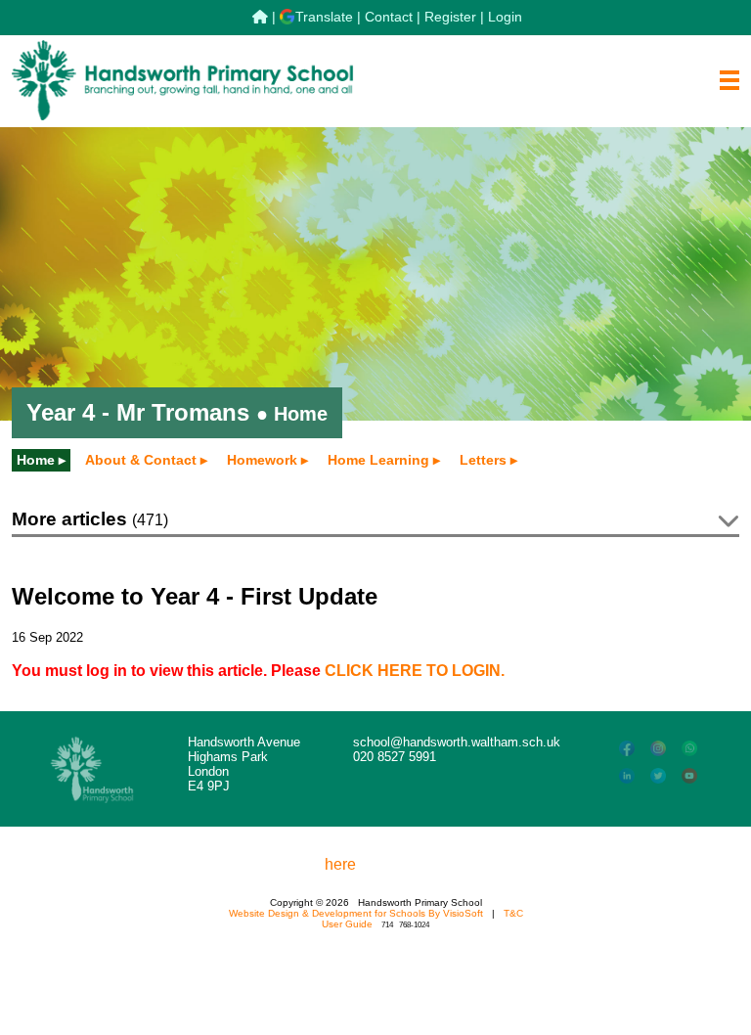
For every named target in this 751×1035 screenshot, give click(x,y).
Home (36, 460)
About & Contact (141, 460)
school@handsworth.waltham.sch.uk (456, 742)
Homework (262, 460)
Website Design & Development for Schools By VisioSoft (356, 913)
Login (505, 16)
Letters (483, 460)
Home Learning (378, 460)
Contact (389, 16)
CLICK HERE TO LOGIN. (415, 670)
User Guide (347, 924)
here (340, 864)
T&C (513, 913)
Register (450, 16)
